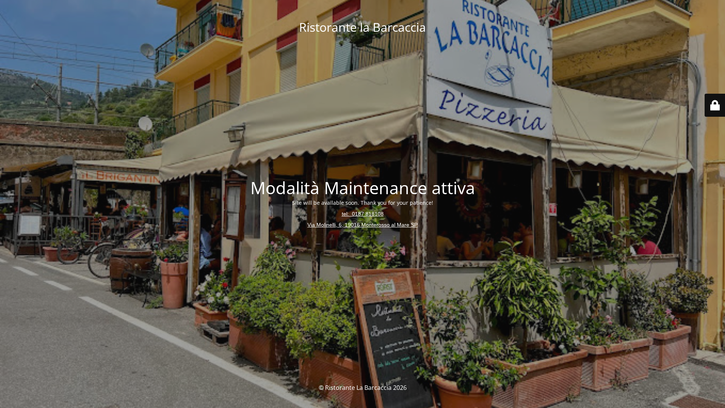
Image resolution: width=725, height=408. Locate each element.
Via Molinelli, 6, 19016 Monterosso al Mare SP (362, 225)
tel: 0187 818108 (363, 214)
